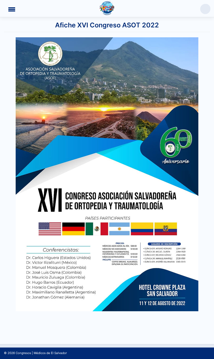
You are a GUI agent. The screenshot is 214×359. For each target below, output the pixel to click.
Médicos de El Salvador (50, 353)
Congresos (23, 353)
